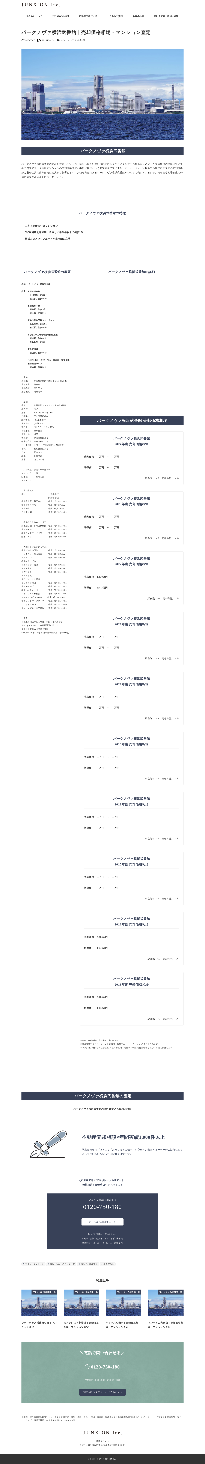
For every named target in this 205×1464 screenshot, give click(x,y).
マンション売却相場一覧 (73, 40)
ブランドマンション (34, 1264)
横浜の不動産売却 (88, 1264)
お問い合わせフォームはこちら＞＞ (102, 1392)
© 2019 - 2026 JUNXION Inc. (102, 1459)
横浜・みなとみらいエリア (62, 1264)
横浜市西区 (108, 1264)
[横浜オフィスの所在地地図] (132, 327)
